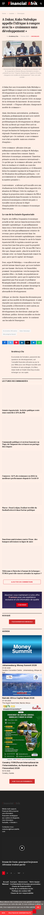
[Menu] (3, 3)
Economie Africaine (10, 331)
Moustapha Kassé (9, 334)
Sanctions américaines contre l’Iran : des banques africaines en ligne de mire (19, 540)
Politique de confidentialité (20, 913)
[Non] (34, 911)
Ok (38, 907)
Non (3, 913)
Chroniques (35, 36)
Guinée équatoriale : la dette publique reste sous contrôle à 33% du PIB (20, 411)
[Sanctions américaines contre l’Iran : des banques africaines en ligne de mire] (22, 525)
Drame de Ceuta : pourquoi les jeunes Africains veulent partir (20, 863)
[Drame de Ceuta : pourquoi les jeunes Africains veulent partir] (22, 848)
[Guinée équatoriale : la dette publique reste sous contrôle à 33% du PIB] (22, 396)
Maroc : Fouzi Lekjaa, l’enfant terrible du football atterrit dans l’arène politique (19, 509)
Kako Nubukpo (25, 331)
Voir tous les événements (22, 781)
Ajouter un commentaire (22, 582)
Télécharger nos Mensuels (22, 622)
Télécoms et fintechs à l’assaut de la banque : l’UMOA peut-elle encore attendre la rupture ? (22, 572)
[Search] (41, 3)
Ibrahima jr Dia (13, 36)
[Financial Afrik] (22, 3)
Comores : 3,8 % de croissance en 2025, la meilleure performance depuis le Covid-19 (20, 477)
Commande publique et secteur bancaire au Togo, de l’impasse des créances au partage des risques (20, 444)
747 (19, 873)
